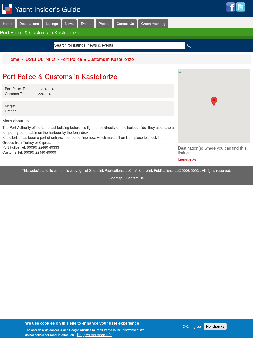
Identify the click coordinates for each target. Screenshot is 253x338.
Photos (104, 23)
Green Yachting (153, 23)
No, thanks (215, 326)
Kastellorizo (187, 159)
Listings (52, 23)
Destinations (29, 23)
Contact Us (125, 23)
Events (86, 23)
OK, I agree (192, 326)
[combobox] (119, 45)
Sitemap (115, 177)
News (69, 23)
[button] (214, 101)
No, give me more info (94, 334)
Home (7, 23)
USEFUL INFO (40, 59)
